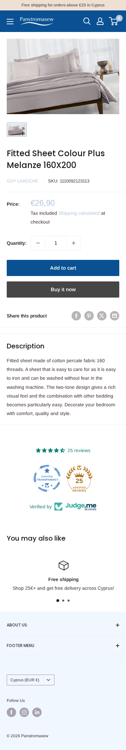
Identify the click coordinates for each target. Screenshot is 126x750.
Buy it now (63, 289)
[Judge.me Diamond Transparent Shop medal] (47, 478)
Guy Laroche (22, 180)
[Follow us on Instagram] (24, 712)
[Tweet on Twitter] (102, 315)
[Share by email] (114, 315)
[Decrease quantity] (38, 243)
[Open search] (87, 21)
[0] (114, 21)
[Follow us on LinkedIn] (37, 712)
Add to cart (63, 268)
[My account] (100, 21)
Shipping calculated (79, 213)
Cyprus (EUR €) (24, 680)
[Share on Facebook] (76, 315)
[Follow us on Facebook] (11, 712)
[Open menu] (10, 21)
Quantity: (17, 243)
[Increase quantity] (74, 243)
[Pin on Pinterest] (89, 315)
